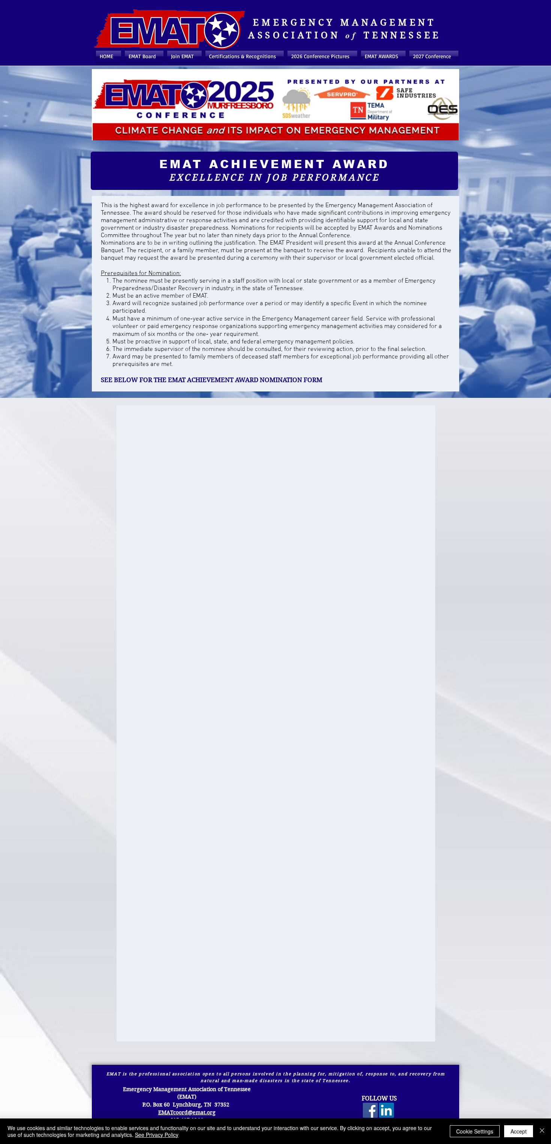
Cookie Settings (474, 1131)
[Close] (542, 1131)
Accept (519, 1131)
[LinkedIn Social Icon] (386, 1110)
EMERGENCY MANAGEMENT (344, 22)
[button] (245, 56)
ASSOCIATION (294, 35)
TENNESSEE (402, 35)
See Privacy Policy (156, 1134)
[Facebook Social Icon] (370, 1110)
